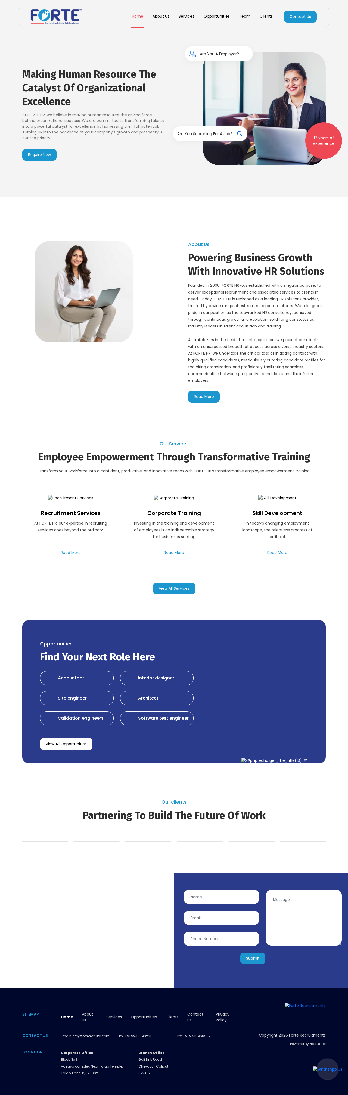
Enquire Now (39, 154)
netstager (318, 1043)
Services (186, 16)
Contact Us (300, 16)
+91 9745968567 (196, 1036)
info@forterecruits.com (91, 1036)
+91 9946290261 (138, 1036)
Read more (204, 396)
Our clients (174, 802)
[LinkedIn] (319, 1016)
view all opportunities (66, 744)
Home (137, 16)
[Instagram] (282, 1016)
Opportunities (217, 16)
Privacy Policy (222, 1017)
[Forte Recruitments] (56, 16)
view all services (174, 588)
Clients (266, 16)
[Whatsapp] (295, 1016)
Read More (71, 552)
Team (244, 16)
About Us (161, 16)
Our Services (174, 444)
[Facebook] (307, 1016)
